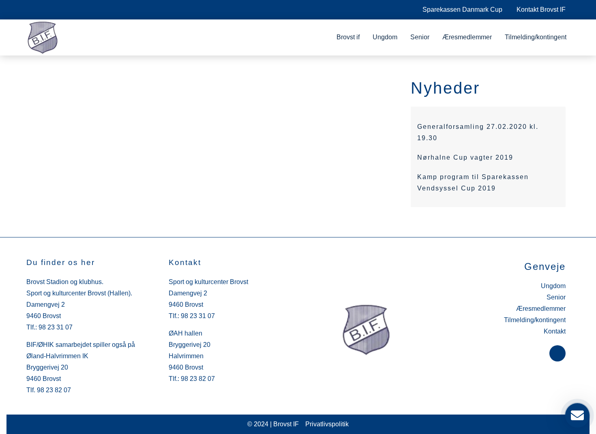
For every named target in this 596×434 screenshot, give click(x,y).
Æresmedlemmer (467, 37)
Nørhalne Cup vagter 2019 (465, 157)
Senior (419, 37)
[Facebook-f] (557, 353)
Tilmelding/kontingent (535, 37)
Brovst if (348, 37)
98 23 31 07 (56, 327)
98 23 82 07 (54, 390)
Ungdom (385, 37)
